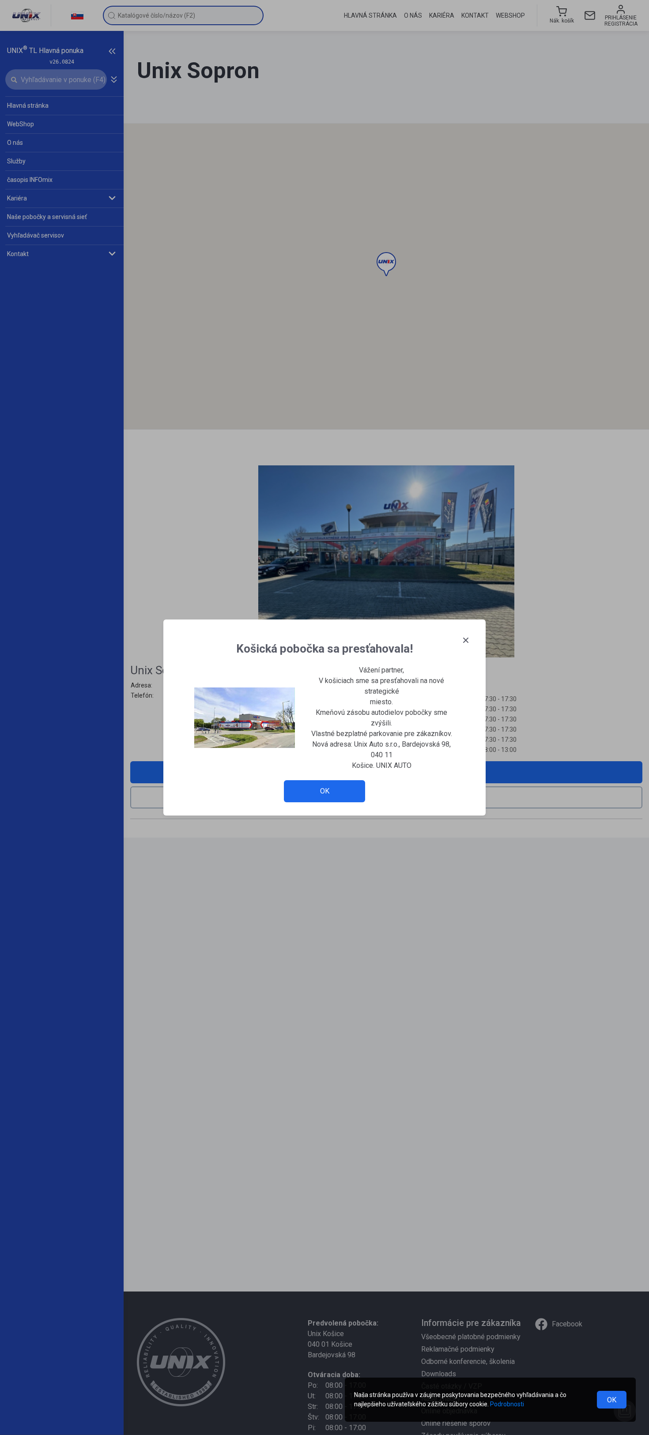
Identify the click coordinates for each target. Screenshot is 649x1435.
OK (611, 1400)
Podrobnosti (507, 1404)
